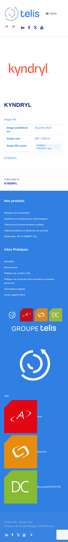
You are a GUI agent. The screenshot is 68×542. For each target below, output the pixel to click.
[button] (53, 13)
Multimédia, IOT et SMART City (20, 236)
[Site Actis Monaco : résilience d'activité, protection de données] (20, 416)
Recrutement (11, 267)
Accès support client (14, 294)
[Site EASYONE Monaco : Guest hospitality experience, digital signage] (20, 451)
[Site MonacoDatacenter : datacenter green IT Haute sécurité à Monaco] (20, 486)
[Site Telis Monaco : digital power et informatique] (34, 364)
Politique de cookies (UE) (17, 273)
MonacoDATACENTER (49, 486)
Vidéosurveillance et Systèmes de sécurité (26, 230)
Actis (39, 416)
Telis (6, 396)
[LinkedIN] (22, 28)
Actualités (9, 261)
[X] (35, 28)
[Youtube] (41, 28)
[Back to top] (31, 535)
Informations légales (14, 289)
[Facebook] (29, 28)
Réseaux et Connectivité (17, 212)
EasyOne (42, 451)
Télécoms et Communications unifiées (24, 224)
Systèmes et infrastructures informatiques (26, 218)
